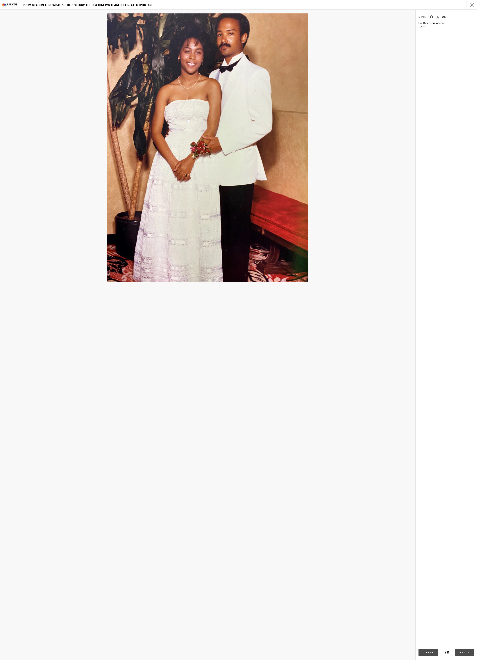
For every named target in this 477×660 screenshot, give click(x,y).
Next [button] (463, 652)
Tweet (439, 17)
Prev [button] (429, 652)
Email (445, 17)
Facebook (433, 17)
